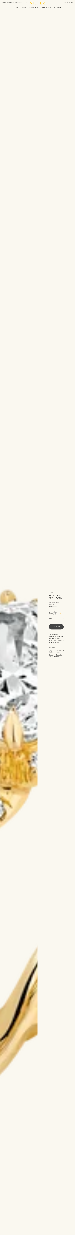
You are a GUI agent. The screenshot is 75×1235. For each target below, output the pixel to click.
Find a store (18, 2)
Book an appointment (8, 2)
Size (50, 618)
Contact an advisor (59, 655)
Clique (16, 7)
